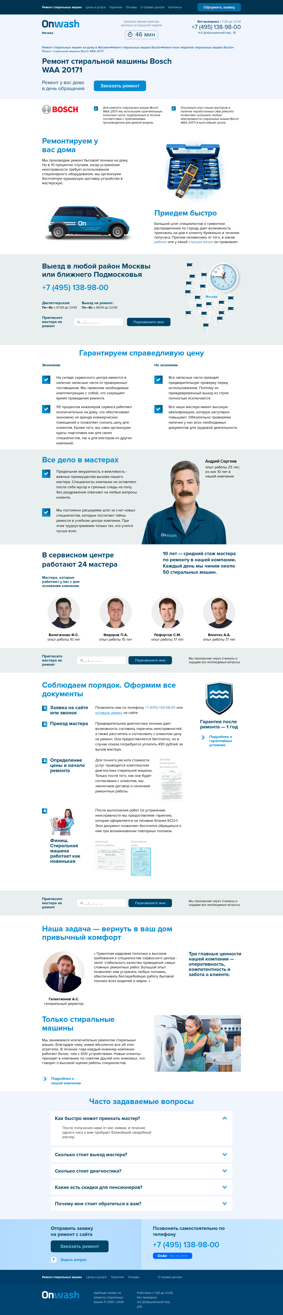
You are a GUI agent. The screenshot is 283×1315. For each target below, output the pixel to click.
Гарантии (115, 7)
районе (160, 242)
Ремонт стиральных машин (62, 7)
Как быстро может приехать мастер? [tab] (97, 1118)
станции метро (201, 242)
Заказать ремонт (119, 86)
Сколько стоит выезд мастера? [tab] (91, 1155)
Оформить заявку (219, 7)
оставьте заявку (108, 712)
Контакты (174, 7)
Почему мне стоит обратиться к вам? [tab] (98, 1204)
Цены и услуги (96, 7)
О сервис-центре (152, 7)
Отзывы (131, 7)
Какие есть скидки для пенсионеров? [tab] (98, 1187)
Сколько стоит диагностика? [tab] (88, 1171)
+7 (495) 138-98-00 (216, 27)
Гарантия (117, 1277)
